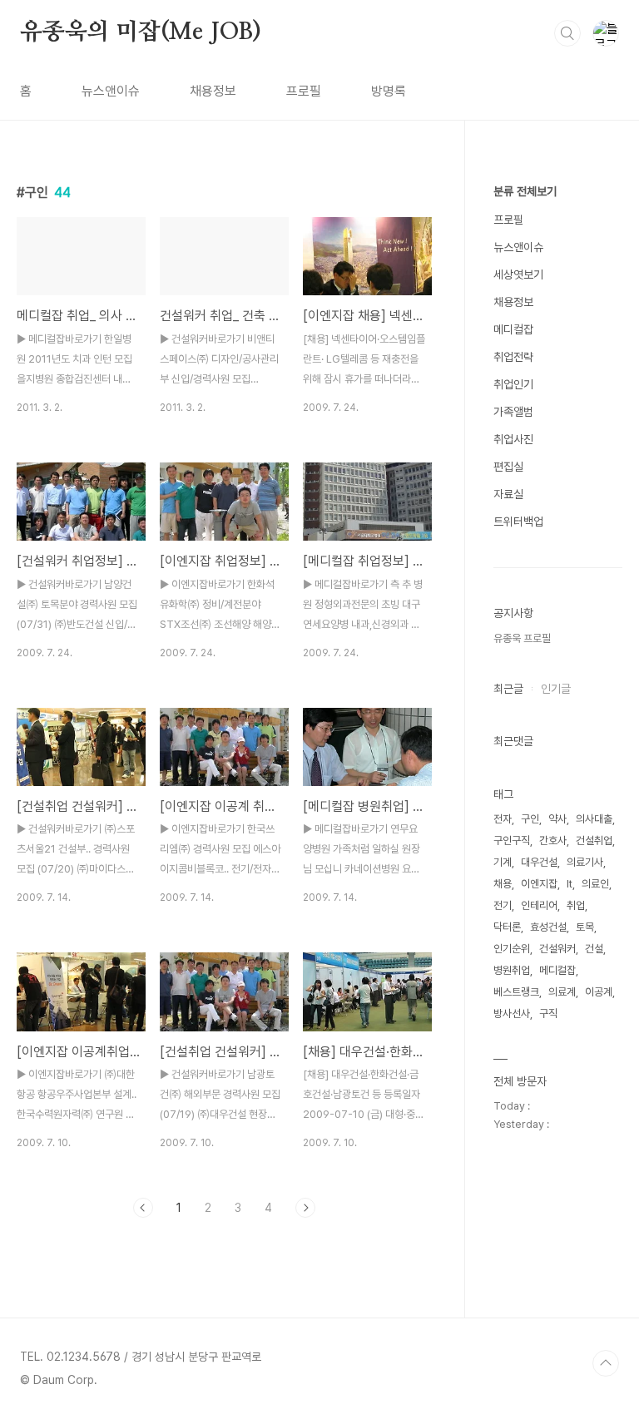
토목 (585, 927)
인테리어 (539, 905)
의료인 (595, 884)
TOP (605, 1363)
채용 (502, 884)
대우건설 (539, 862)
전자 (502, 819)
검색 (567, 33)
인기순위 (511, 948)
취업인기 (513, 384)
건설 (594, 948)
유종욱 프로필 (522, 638)
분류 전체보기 (525, 191)
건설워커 (557, 948)
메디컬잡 (513, 329)
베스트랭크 (516, 992)
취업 (576, 905)
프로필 (303, 91)
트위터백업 (518, 521)
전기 (502, 905)
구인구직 (511, 840)
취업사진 (513, 439)
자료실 (508, 494)
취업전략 (513, 356)
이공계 (598, 992)
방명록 (388, 91)
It (569, 884)
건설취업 (594, 840)
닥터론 (507, 927)
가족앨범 (513, 411)
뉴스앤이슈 (111, 91)
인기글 (556, 688)
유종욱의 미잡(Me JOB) (140, 32)
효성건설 (548, 927)
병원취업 (511, 970)
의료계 (562, 992)
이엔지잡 (539, 884)
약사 (557, 819)
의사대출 (594, 819)
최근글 (508, 688)
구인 (530, 819)
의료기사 (585, 862)
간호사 (553, 840)
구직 (548, 1013)
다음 (305, 1208)
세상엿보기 (518, 274)
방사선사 (511, 1013)
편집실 (508, 466)
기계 (502, 862)
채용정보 (213, 91)
